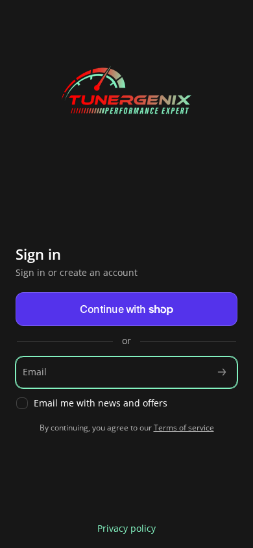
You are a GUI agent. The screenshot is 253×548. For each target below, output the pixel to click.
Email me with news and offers (100, 403)
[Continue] (222, 372)
